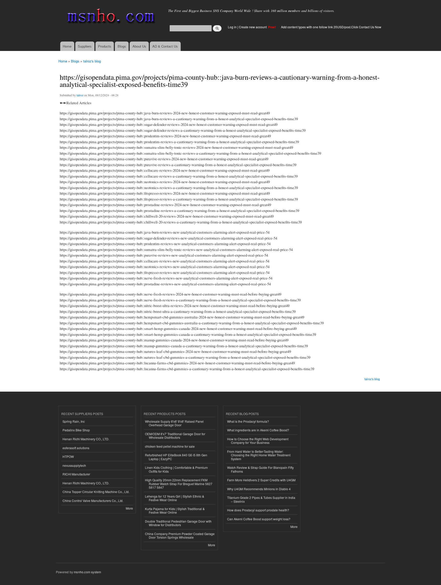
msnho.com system (87, 572)
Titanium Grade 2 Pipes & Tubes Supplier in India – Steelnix (261, 499)
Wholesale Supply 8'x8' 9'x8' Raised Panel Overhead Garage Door (174, 423)
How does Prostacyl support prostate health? (258, 510)
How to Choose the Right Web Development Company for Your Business (257, 441)
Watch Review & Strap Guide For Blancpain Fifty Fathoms (260, 469)
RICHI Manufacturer (76, 474)
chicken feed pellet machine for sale (170, 446)
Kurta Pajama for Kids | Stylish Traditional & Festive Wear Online (175, 510)
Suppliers (85, 46)
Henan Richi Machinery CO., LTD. (86, 439)
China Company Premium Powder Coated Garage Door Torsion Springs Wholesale (180, 535)
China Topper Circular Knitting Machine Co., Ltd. (96, 491)
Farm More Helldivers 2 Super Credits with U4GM (261, 480)
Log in (232, 27)
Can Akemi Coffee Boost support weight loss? (258, 519)
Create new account (253, 27)
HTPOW (68, 456)
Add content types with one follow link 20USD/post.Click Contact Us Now (331, 27)
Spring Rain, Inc (74, 421)
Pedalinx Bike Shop (76, 430)
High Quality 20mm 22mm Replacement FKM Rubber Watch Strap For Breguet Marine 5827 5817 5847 (178, 483)
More (129, 508)
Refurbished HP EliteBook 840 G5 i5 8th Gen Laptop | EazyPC (176, 457)
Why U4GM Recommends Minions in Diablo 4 (259, 489)
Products (104, 46)
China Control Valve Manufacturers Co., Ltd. (93, 500)
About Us (139, 46)
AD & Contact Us (165, 46)
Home (67, 46)
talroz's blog (92, 61)
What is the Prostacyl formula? (248, 421)
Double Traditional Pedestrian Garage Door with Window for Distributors (178, 523)
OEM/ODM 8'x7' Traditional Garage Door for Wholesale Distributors (175, 436)
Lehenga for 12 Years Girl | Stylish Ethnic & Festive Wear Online (174, 498)
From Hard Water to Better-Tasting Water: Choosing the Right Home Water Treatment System (258, 455)
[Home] (110, 17)
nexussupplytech (74, 465)
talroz (80, 95)
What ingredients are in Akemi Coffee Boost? (258, 430)
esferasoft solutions (76, 448)
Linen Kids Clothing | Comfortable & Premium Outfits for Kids (176, 469)
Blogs (122, 46)
